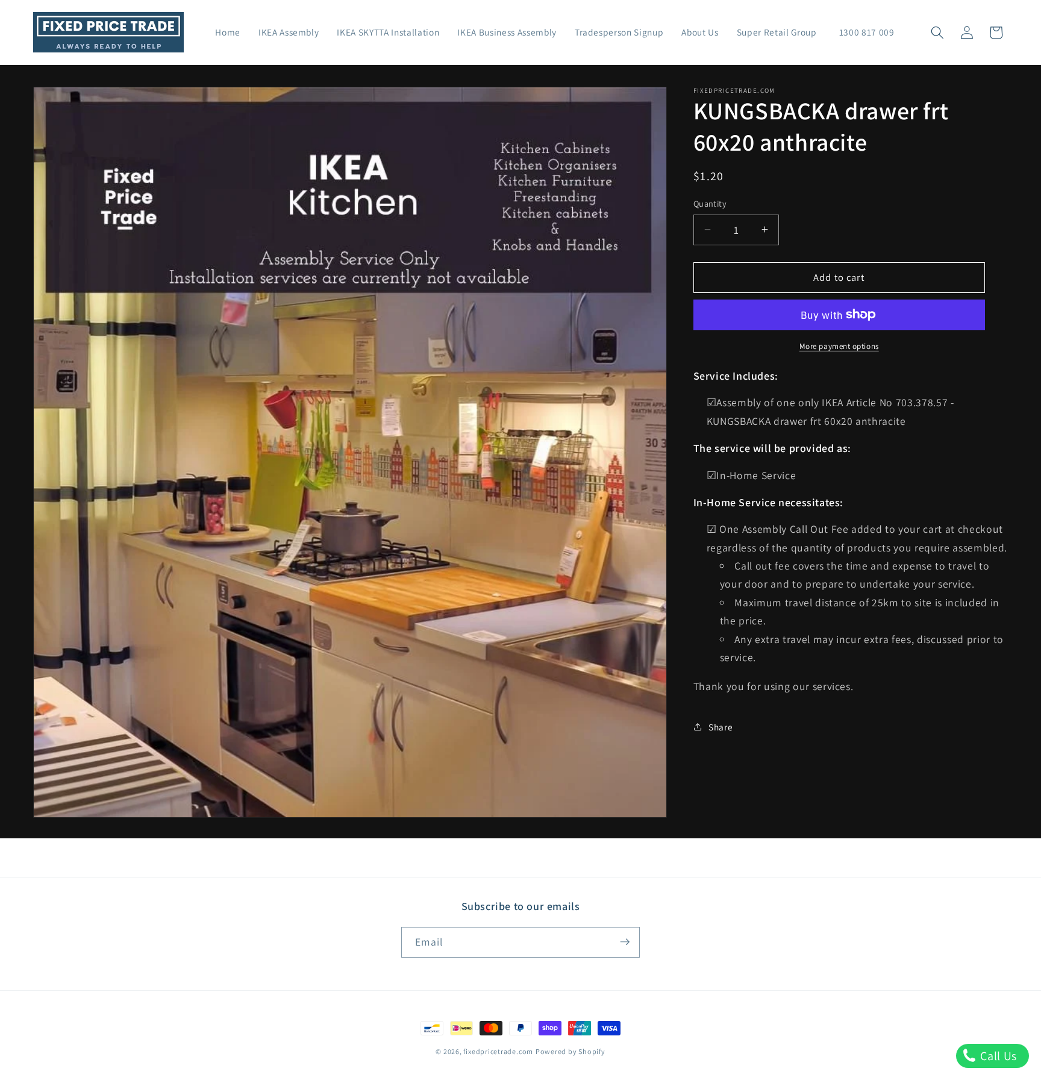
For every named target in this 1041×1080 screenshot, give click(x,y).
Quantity (710, 203)
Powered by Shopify (570, 1051)
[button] (937, 32)
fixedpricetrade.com (498, 1051)
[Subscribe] (624, 942)
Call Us (997, 1056)
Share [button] (720, 726)
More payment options (839, 346)
